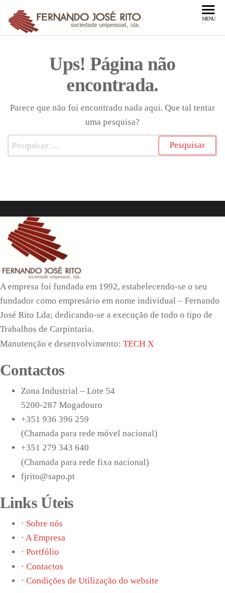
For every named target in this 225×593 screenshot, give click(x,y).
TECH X (138, 344)
